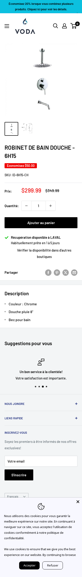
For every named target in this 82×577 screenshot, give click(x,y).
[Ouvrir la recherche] (55, 25)
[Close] (78, 501)
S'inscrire (18, 475)
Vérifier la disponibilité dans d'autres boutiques (44, 253)
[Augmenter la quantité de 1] (50, 206)
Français (12, 496)
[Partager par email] (74, 272)
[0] (74, 26)
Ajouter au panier (41, 222)
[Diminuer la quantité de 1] (26, 206)
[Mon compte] (64, 25)
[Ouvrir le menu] (7, 26)
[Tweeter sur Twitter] (65, 272)
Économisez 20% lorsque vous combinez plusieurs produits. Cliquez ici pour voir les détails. (41, 6)
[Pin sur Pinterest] (57, 272)
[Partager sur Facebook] (48, 272)
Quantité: (12, 206)
